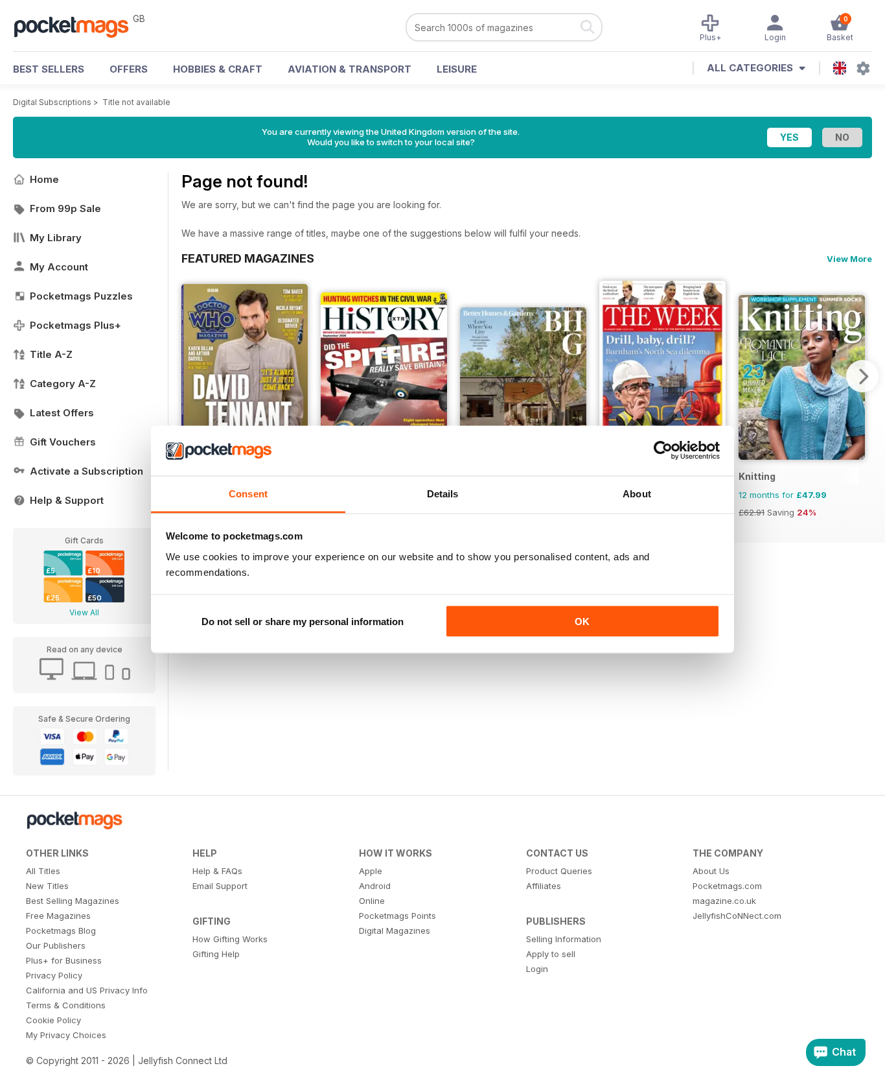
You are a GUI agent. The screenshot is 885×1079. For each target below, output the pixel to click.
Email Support (219, 886)
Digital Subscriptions (52, 102)
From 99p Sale (65, 208)
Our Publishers (56, 945)
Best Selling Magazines (72, 900)
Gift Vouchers (63, 442)
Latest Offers (62, 413)
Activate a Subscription (86, 471)
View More (849, 259)
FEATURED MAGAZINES (247, 258)
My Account (59, 267)
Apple (370, 871)
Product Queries (559, 871)
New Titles (47, 886)
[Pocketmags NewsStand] (78, 26)
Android (375, 886)
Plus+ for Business (64, 960)
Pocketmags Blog (61, 930)
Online (372, 900)
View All (84, 612)
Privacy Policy (54, 975)
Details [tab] (443, 493)
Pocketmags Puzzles (81, 296)
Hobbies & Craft (217, 69)
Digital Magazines (394, 930)
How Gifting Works (230, 939)
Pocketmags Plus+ (75, 325)
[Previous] (191, 376)
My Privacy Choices (66, 1035)
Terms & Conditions (66, 1005)
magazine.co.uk (724, 900)
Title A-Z (51, 354)
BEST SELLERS (48, 69)
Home (44, 179)
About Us (711, 871)
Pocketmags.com (727, 886)
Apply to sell (550, 954)
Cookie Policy (53, 1020)
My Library (56, 237)
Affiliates (543, 886)
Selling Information (563, 939)
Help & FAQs (217, 871)
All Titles (43, 871)
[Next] (862, 376)
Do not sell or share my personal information (302, 621)
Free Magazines (58, 915)
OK (582, 621)
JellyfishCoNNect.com (737, 915)
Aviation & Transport (349, 69)
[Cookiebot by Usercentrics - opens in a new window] (663, 450)
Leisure (457, 69)
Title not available (136, 102)
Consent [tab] (248, 493)
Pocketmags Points (397, 915)
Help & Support (67, 500)
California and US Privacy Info (87, 990)
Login (537, 969)
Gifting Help (216, 954)
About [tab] (637, 493)
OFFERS (128, 69)
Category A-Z (63, 383)
